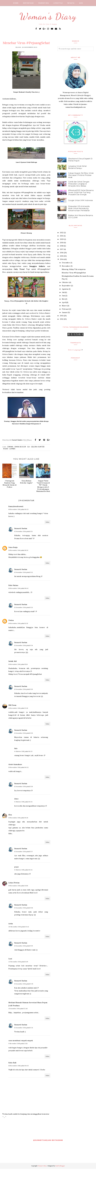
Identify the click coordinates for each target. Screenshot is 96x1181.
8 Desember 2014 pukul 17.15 (23, 689)
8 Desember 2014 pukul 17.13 (23, 607)
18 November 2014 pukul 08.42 (18, 588)
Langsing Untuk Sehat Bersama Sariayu (77, 167)
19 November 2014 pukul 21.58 (18, 886)
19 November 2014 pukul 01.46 (18, 818)
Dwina (10, 447)
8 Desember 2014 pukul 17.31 (23, 1028)
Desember (66, 263)
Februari (65, 309)
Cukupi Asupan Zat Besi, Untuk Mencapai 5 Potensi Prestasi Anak (81, 175)
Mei (63, 299)
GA (28, 447)
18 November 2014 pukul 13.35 (18, 623)
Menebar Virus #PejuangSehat (74, 273)
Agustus (65, 289)
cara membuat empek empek (20, 1040)
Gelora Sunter (37, 447)
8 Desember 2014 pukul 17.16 (23, 733)
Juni (63, 296)
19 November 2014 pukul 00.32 (18, 767)
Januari (64, 312)
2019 (61, 243)
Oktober (65, 282)
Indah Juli (12, 661)
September (66, 286)
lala (15, 748)
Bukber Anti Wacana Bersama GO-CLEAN (80, 216)
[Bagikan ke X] (40, 440)
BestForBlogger (60, 1166)
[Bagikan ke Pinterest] (44, 440)
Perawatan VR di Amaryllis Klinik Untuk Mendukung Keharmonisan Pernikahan (79, 208)
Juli (63, 292)
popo (16, 867)
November (66, 266)
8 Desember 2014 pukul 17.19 (23, 946)
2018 (61, 246)
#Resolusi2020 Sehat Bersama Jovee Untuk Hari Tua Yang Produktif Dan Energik (81, 192)
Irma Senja (12, 547)
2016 (61, 253)
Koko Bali (12, 1063)
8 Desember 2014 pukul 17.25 (23, 984)
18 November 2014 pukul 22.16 (18, 708)
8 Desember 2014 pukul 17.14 (23, 645)
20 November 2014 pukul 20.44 (18, 927)
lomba (12, 449)
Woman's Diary (48, 16)
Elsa (10, 815)
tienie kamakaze (15, 764)
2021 (61, 236)
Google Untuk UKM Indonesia (80, 200)
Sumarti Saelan (20, 528)
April (64, 302)
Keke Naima (13, 585)
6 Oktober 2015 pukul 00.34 (23, 802)
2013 (61, 316)
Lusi (10, 959)
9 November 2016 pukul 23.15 (18, 1043)
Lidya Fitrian (14, 883)
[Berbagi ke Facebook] (35, 440)
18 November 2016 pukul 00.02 (18, 1066)
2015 (61, 256)
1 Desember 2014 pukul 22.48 (18, 1008)
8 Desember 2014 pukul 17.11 (23, 531)
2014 (61, 259)
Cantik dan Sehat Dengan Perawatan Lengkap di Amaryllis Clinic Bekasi (78, 184)
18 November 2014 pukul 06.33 (18, 509)
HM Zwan (12, 705)
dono (16, 799)
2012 (61, 319)
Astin (10, 924)
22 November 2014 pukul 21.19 (18, 962)
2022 (61, 233)
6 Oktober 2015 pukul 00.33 (23, 751)
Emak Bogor (20, 447)
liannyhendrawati (15, 506)
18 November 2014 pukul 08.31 (18, 550)
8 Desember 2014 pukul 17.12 (23, 572)
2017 (61, 249)
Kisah (5, 449)
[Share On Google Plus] (48, 440)
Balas (47, 522)
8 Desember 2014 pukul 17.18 (23, 908)
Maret (64, 306)
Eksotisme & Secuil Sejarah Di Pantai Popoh (80, 160)
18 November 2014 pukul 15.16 (18, 664)
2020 (62, 239)
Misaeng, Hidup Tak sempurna (73, 269)
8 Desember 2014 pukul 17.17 (23, 851)
